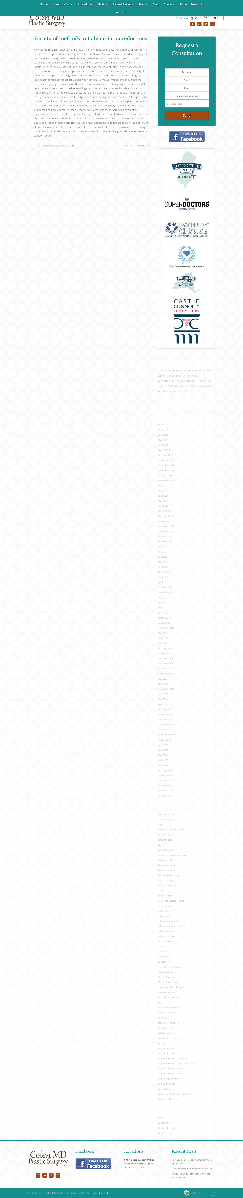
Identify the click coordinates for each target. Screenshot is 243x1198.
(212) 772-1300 (136, 1167)
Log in (161, 1117)
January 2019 (165, 460)
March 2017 (164, 571)
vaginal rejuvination (168, 1078)
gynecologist (165, 895)
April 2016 (163, 577)
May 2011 (163, 678)
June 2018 (163, 495)
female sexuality (166, 880)
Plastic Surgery (166, 976)
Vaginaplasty (164, 1088)
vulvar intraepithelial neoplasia (174, 1093)
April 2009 (163, 760)
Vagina (161, 1043)
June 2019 (163, 434)
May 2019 (163, 439)
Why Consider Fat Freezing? (172, 390)
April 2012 (163, 638)
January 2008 (165, 795)
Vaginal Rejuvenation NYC (171, 1073)
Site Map (71, 1192)
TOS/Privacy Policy (87, 1192)
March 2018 (164, 510)
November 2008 (166, 785)
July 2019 (163, 429)
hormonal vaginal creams (171, 900)
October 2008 (165, 790)
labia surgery (165, 910)
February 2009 (165, 770)
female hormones (167, 870)
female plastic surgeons (170, 875)
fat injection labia (167, 860)
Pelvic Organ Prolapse (169, 966)
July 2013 (163, 597)
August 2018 (164, 485)
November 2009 (166, 724)
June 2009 (163, 749)
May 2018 (163, 500)
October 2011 (165, 668)
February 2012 (165, 648)
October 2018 (165, 475)
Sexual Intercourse (168, 1012)
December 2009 (166, 719)
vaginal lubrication (167, 1053)
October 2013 (165, 587)
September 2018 (167, 480)
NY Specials (164, 956)
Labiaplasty (52, 145)
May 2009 (163, 754)
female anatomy (166, 865)
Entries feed (164, 1122)
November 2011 (166, 663)
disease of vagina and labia (172, 854)
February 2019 (165, 455)
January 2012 (165, 653)
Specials (162, 1017)
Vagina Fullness (166, 1048)
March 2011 (164, 683)
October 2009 (165, 729)
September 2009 (167, 734)
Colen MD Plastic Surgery (46, 20)
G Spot (161, 890)
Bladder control (166, 814)
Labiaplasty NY (165, 931)
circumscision (165, 839)
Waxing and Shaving (168, 1098)
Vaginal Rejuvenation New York (174, 1058)
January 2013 (165, 622)
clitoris (161, 844)
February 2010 (165, 709)
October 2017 (165, 536)
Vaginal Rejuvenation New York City (176, 1063)
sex (160, 1002)
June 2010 (163, 693)
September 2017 (167, 541)
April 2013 (163, 612)
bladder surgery (166, 819)
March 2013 (164, 617)
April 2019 (163, 444)
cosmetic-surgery (167, 849)
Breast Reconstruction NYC (172, 829)
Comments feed (166, 1127)
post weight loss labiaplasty (173, 987)
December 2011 (166, 658)
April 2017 (163, 566)
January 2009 (165, 775)
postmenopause (166, 992)
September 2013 (167, 592)
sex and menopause (168, 1007)
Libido (161, 946)
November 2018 (166, 470)
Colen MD (104, 1192)
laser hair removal (167, 941)
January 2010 (165, 714)
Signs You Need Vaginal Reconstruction (178, 375)
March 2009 (164, 765)
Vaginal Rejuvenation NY (170, 1068)
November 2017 (166, 531)
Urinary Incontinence (169, 1037)
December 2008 (166, 780)
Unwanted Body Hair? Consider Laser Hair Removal (184, 380)
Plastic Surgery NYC (168, 982)
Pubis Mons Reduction (169, 997)
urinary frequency (167, 1032)
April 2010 (163, 704)
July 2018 (163, 490)
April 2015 (163, 582)
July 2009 (163, 744)
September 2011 (167, 673)
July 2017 (163, 551)
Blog (160, 824)
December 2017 (166, 526)
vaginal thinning (166, 1083)
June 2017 (163, 556)
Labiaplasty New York (169, 921)
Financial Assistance (168, 885)
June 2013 (163, 602)
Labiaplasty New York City (171, 926)
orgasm (162, 961)
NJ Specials (164, 951)
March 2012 (164, 643)
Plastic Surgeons (167, 971)
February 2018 (165, 516)
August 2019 (164, 424)
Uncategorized (67, 145)
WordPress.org (166, 1133)
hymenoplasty (165, 905)
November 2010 (166, 688)
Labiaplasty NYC (166, 936)
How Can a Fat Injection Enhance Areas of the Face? (185, 370)
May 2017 (163, 561)
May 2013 (163, 607)
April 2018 (163, 505)
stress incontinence (168, 1022)
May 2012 (163, 632)
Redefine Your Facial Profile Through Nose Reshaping (186, 385)
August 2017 (164, 546)
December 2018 (166, 465)
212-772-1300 (198, 18)
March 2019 (164, 449)
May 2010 (163, 699)
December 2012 (166, 627)
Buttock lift (164, 834)
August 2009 (164, 739)
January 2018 (165, 521)
